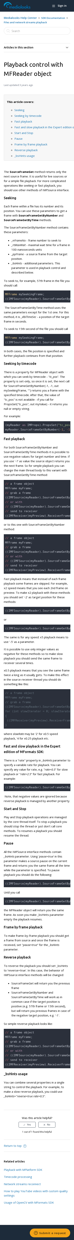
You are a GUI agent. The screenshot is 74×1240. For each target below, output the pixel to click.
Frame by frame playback (30, 144)
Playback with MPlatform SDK (23, 1170)
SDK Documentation (53, 18)
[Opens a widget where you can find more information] (50, 1233)
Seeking (19, 110)
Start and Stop (23, 133)
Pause (18, 138)
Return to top (13, 1146)
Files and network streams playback (25, 22)
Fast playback (23, 121)
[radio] (27, 1125)
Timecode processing (18, 1177)
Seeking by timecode (28, 116)
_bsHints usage (24, 156)
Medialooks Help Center (20, 18)
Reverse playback (26, 150)
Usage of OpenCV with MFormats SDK (29, 1202)
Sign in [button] (62, 5)
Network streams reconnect (22, 1184)
